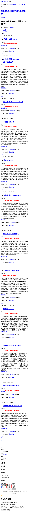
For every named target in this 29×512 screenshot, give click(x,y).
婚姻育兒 (12, 27)
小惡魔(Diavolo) (9, 122)
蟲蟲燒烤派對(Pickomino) (12, 406)
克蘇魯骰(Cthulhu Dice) (12, 195)
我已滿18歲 (3, 509)
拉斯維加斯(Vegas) (10, 39)
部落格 (5, 31)
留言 (14, 48)
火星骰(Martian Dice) (11, 270)
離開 (8, 509)
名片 (4, 33)
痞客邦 (11, 48)
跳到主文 (3, 17)
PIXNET (6, 491)
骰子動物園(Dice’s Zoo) (12, 345)
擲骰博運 (11, 51)
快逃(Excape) (8, 160)
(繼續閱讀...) (4, 45)
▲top (2, 53)
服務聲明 (15, 493)
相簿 (4, 30)
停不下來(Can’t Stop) (11, 234)
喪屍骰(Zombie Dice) (11, 385)
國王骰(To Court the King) (13, 102)
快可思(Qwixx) (8, 309)
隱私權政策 (25, 491)
